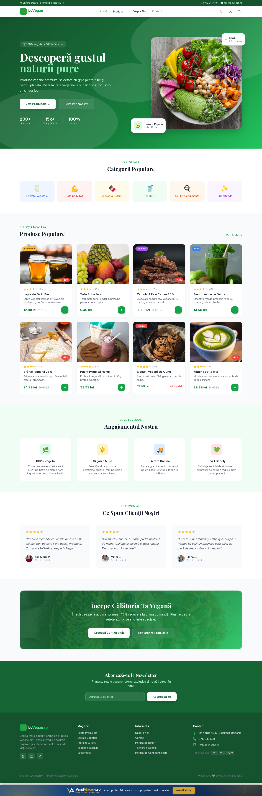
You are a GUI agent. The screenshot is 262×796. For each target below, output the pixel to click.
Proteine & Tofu (87, 742)
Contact (157, 11)
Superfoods (85, 752)
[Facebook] (23, 756)
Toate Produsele (87, 732)
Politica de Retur (145, 742)
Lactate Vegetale (87, 737)
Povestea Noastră (76, 104)
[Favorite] (222, 11)
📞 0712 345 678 (209, 2)
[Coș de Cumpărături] (239, 11)
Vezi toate (232, 235)
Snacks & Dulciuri (88, 747)
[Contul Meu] (230, 11)
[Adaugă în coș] (64, 310)
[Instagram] (31, 756)
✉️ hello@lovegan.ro (231, 2)
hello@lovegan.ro (209, 744)
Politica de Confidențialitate (151, 752)
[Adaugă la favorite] (66, 249)
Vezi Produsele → (37, 104)
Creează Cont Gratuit (109, 632)
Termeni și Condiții (146, 747)
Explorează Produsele (153, 633)
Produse (118, 11)
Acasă (103, 11)
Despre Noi (139, 11)
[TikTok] (40, 756)
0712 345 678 (207, 738)
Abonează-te (162, 696)
